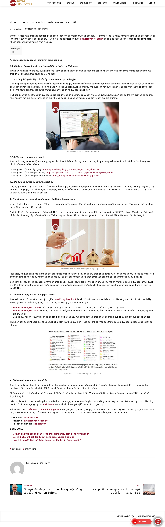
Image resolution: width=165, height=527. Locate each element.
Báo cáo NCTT (86, 3)
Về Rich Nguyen (54, 3)
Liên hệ (152, 3)
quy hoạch (16, 449)
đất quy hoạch (31, 449)
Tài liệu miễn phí (120, 3)
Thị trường (138, 3)
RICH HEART (102, 3)
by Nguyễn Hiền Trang (36, 28)
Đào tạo (70, 3)
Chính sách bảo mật (146, 516)
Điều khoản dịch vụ (125, 516)
